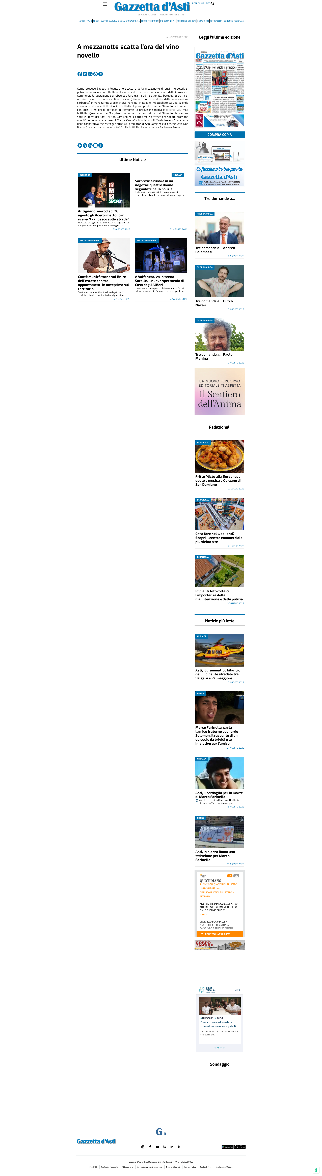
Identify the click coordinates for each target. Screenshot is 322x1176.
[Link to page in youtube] (157, 1146)
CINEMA (121, 21)
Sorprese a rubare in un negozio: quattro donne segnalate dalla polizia (154, 185)
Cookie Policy (205, 1167)
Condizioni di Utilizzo (224, 1167)
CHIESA (96, 21)
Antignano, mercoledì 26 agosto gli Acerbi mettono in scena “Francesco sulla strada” (103, 215)
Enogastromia (133, 21)
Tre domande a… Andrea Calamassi (215, 250)
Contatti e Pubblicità (110, 1167)
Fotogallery (216, 21)
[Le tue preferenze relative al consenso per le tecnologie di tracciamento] (316, 1170)
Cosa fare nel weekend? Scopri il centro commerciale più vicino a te (219, 537)
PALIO (89, 21)
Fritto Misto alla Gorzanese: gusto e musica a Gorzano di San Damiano (218, 480)
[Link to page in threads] (100, 74)
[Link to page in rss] (164, 1146)
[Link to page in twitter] (85, 74)
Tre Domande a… (168, 21)
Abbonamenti (128, 1167)
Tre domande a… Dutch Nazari (214, 303)
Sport (144, 21)
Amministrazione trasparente (150, 1167)
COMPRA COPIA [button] (219, 135)
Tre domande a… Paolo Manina (213, 356)
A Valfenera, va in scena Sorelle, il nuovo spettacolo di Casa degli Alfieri (159, 280)
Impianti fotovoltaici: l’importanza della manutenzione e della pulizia (219, 595)
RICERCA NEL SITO (201, 3)
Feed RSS (94, 1167)
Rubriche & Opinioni (186, 21)
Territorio (153, 21)
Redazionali (203, 21)
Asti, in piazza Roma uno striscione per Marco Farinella (215, 855)
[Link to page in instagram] (143, 1146)
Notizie (82, 21)
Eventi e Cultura (109, 21)
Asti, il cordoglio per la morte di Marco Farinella (219, 795)
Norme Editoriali (173, 1167)
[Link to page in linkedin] (90, 74)
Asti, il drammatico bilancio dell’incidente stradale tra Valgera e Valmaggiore (217, 674)
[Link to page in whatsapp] (95, 74)
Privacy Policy (190, 1167)
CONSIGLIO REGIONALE (234, 21)
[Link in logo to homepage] (104, 1141)
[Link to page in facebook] (79, 74)
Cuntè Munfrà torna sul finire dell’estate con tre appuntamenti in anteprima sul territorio (103, 282)
